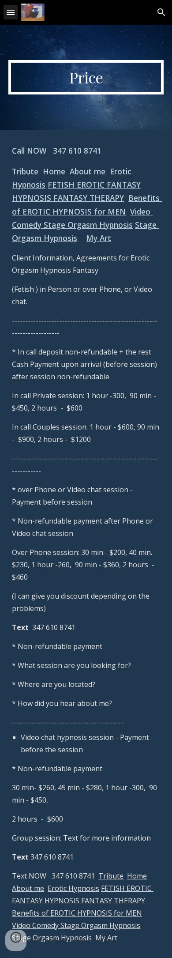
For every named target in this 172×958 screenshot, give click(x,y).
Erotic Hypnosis (73, 888)
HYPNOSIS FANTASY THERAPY (68, 197)
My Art (98, 238)
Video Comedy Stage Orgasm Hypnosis (76, 925)
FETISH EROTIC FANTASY (94, 184)
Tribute (25, 171)
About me (87, 171)
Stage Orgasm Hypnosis (52, 938)
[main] (86, 77)
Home (54, 171)
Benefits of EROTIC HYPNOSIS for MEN (77, 913)
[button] (10, 12)
